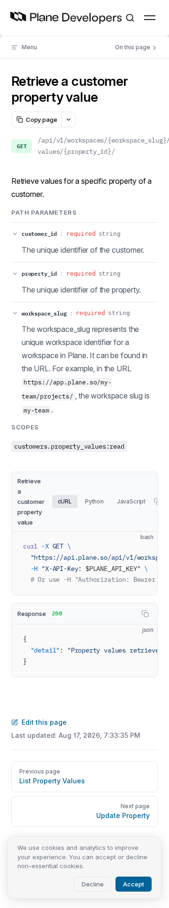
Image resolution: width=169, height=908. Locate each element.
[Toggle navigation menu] (149, 17)
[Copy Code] (142, 546)
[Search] (130, 17)
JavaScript (131, 501)
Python (94, 501)
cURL (65, 501)
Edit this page (44, 722)
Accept (133, 884)
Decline (93, 884)
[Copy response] (145, 613)
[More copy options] (68, 119)
